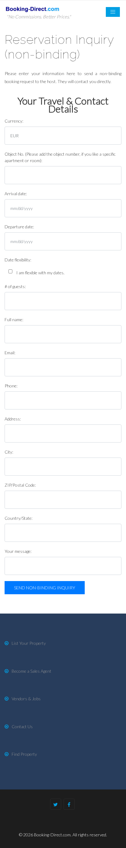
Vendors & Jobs (26, 698)
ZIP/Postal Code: (20, 485)
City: (9, 451)
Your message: (18, 551)
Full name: (14, 319)
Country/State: (18, 518)
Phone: (11, 385)
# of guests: (15, 286)
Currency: (14, 121)
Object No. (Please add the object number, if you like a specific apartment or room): (60, 157)
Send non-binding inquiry (44, 587)
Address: (13, 418)
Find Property (24, 754)
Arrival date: (16, 193)
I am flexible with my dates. (40, 272)
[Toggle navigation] (113, 12)
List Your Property (29, 643)
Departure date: (19, 226)
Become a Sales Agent (31, 671)
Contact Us (22, 726)
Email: (10, 352)
